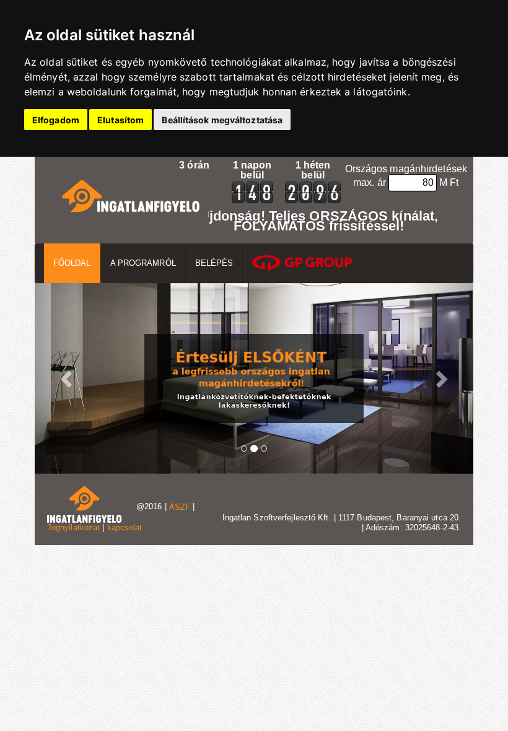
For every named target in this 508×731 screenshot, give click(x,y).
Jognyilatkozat (73, 527)
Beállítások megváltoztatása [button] (222, 120)
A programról (143, 263)
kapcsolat (124, 527)
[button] (67, 379)
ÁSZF (179, 507)
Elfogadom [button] (55, 120)
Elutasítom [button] (120, 120)
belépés (214, 263)
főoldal (72, 263)
